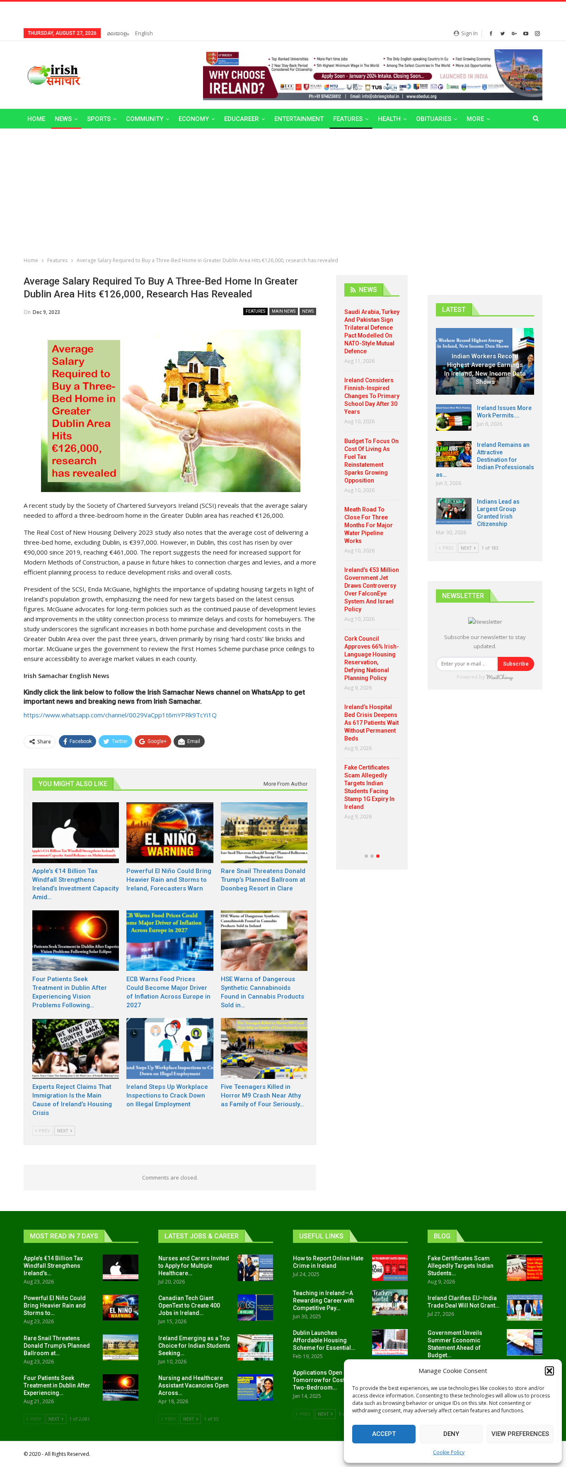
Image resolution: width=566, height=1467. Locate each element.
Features (348, 119)
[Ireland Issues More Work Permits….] (454, 417)
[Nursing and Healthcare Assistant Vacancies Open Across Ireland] (255, 1387)
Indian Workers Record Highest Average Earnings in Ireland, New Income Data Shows (485, 369)
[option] (371, 567)
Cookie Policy (448, 1452)
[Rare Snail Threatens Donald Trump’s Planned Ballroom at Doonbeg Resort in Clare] (264, 832)
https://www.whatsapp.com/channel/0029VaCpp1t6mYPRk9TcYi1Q (120, 715)
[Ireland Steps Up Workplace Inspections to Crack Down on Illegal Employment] (169, 1048)
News (63, 119)
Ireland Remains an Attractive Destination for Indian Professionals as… (485, 460)
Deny (451, 1434)
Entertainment (299, 119)
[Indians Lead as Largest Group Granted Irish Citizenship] (454, 511)
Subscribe (516, 664)
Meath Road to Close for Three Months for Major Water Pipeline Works (368, 525)
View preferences (520, 1434)
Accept (384, 1434)
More (475, 119)
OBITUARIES (433, 119)
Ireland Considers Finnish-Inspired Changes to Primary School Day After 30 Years (371, 396)
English (144, 33)
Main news (283, 311)
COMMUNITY (144, 119)
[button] (549, 1371)
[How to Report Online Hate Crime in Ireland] (390, 1268)
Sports (99, 119)
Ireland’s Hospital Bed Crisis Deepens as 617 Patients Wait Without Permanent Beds (371, 723)
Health (389, 119)
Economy (194, 119)
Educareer (241, 119)
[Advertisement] (283, 191)
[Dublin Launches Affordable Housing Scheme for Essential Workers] (390, 1342)
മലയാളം (118, 33)
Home (36, 119)
